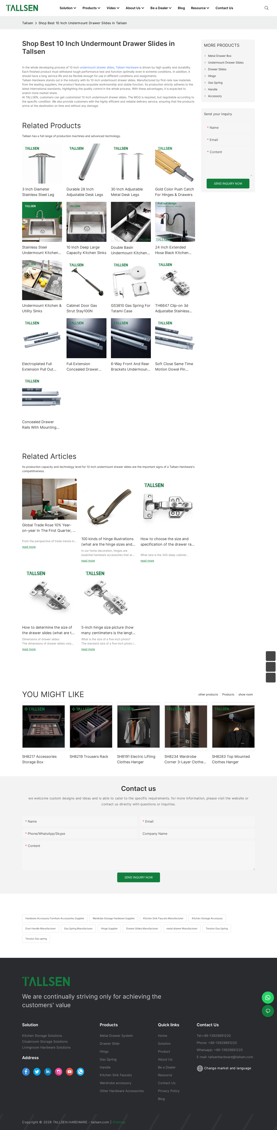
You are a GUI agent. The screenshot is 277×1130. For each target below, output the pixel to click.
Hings (104, 1051)
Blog (161, 1099)
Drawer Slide (109, 1043)
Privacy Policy (169, 1091)
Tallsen (27, 23)
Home (162, 1036)
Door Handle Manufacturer (40, 928)
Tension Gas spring (36, 938)
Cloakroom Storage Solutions (45, 1041)
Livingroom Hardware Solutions (46, 1047)
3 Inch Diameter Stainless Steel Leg (38, 192)
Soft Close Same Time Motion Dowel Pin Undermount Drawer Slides (174, 367)
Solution (164, 1043)
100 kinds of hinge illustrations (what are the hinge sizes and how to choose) (107, 542)
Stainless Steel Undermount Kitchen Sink (40, 250)
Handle (105, 1067)
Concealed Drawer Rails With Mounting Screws (39, 425)
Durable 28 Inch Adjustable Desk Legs (85, 192)
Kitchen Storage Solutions (42, 1036)
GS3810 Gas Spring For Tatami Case (130, 308)
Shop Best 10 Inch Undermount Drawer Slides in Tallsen (83, 23)
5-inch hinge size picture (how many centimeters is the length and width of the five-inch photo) (108, 630)
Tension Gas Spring (217, 928)
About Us (165, 1059)
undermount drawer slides (97, 67)
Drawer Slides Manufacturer (142, 928)
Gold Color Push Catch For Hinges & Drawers (174, 192)
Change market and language (227, 1068)
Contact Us (166, 1083)
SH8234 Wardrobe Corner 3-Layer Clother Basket (184, 759)
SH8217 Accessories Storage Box (39, 759)
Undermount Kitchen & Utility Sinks (42, 308)
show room (245, 694)
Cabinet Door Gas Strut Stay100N (82, 308)
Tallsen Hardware (127, 67)
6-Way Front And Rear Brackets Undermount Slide (130, 367)
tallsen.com (100, 1122)
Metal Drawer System (116, 1036)
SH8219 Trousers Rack (89, 756)
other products (208, 694)
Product (164, 1051)
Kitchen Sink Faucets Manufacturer (163, 918)
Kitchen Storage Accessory (207, 918)
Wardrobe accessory (115, 1083)
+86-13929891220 (216, 1036)
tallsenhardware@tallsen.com (230, 1057)
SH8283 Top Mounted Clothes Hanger (231, 759)
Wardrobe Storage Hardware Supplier (114, 918)
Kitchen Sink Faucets (116, 1075)
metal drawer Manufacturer (181, 928)
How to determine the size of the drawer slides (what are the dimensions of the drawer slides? (49, 630)
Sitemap (120, 1122)
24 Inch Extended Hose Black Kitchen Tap (172, 250)
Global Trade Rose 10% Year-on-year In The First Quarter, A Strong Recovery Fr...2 (48, 528)
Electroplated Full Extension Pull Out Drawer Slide (37, 367)
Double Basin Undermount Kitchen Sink (129, 250)
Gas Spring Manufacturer (78, 928)
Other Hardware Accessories (122, 1091)
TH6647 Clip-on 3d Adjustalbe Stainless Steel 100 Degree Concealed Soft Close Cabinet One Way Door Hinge (174, 308)
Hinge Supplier (109, 928)
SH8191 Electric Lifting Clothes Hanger (136, 759)
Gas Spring (108, 1059)
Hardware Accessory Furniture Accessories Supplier (54, 918)
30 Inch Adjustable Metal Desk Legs (127, 192)
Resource (165, 1075)
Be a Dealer (167, 1067)
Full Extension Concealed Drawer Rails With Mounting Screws (84, 367)
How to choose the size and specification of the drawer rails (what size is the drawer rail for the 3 (168, 542)
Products (228, 694)
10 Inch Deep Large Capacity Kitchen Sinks (86, 250)
